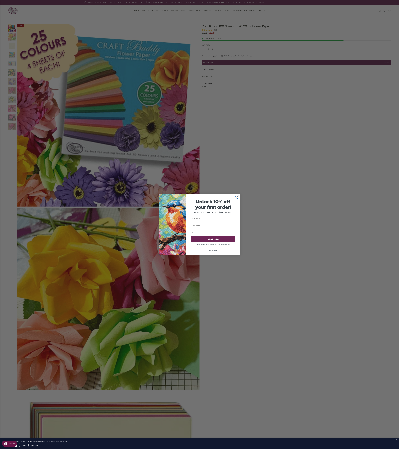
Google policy (64, 441)
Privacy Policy (55, 441)
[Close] (397, 440)
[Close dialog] (237, 197)
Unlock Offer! (213, 239)
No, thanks (213, 250)
